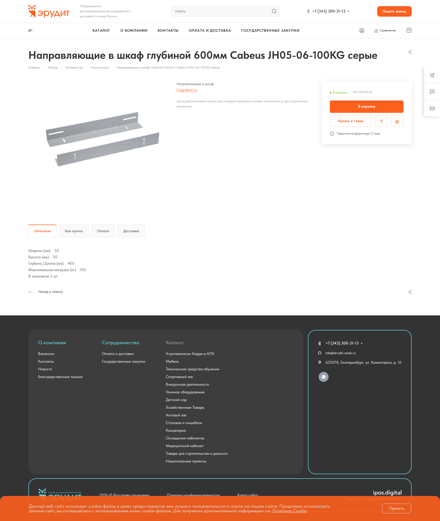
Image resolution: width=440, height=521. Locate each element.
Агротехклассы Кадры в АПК (190, 353)
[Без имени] (102, 139)
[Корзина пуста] (409, 30)
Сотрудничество (120, 342)
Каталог (175, 342)
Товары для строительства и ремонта (196, 453)
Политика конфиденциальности (193, 495)
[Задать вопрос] (381, 121)
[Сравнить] (397, 121)
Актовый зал (176, 415)
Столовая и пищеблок (184, 422)
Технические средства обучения (192, 369)
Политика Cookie (289, 510)
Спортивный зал (179, 376)
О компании (52, 342)
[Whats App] (324, 377)
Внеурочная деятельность (187, 384)
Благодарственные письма (60, 376)
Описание (42, 231)
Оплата (103, 231)
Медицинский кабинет (185, 446)
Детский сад (176, 399)
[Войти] (362, 30)
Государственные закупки (123, 361)
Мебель (172, 361)
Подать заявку (394, 11)
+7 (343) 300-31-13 (328, 11)
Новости (45, 369)
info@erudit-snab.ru (341, 353)
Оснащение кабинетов (185, 438)
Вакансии (46, 353)
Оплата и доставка (118, 353)
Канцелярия (176, 430)
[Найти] (276, 11)
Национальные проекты (186, 461)
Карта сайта (247, 495)
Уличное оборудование (185, 392)
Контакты (46, 361)
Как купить (74, 231)
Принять (396, 508)
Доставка (131, 231)
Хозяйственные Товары (185, 407)
